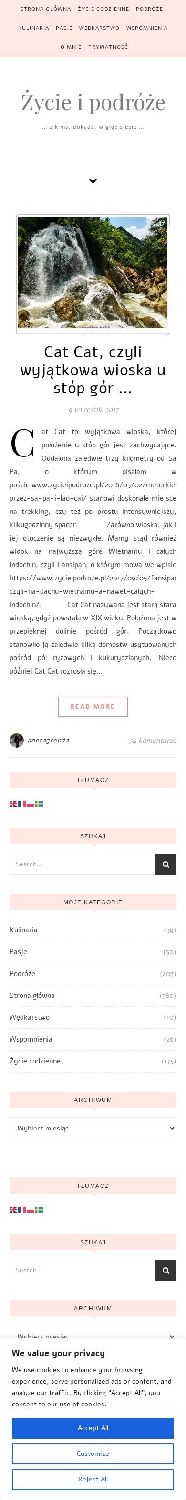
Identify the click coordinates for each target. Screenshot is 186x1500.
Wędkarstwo (99, 28)
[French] (22, 803)
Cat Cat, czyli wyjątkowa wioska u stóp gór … (93, 370)
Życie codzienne (103, 9)
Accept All (93, 1428)
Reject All (93, 1479)
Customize (93, 1453)
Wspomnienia (147, 28)
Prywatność (108, 47)
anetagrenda (48, 740)
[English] (14, 803)
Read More (93, 707)
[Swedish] (39, 803)
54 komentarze (152, 740)
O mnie (71, 47)
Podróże (149, 9)
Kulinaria (33, 28)
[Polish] (31, 803)
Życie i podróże (93, 101)
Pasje (64, 28)
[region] (93, 1419)
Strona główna (46, 9)
